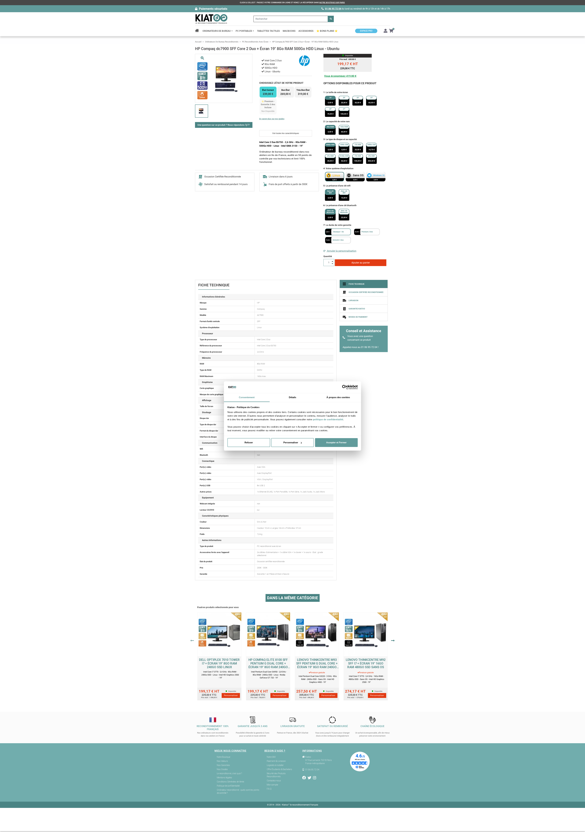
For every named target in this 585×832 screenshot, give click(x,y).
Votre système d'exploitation (339, 168)
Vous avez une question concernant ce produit (360, 338)
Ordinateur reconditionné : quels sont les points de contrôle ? (238, 791)
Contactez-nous (274, 780)
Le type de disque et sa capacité (341, 139)
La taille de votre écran (337, 92)
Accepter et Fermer (336, 442)
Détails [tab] (292, 397)
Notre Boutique (223, 757)
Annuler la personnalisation (341, 250)
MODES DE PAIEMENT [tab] (358, 317)
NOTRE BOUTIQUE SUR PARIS (332, 3)
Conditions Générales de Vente (230, 781)
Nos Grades (222, 769)
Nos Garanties (223, 765)
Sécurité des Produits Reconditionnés (276, 775)
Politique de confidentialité (228, 786)
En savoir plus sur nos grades (271, 119)
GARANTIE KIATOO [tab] (357, 309)
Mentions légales (224, 777)
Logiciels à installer (275, 765)
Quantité (327, 256)
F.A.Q (269, 789)
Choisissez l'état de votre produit (281, 82)
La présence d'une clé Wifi (338, 185)
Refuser (249, 442)
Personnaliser (290, 442)
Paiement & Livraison (276, 761)
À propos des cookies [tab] (338, 397)
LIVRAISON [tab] (353, 300)
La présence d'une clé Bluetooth (341, 205)
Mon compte (272, 784)
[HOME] (198, 31)
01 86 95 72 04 (333, 8)
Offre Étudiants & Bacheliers (279, 769)
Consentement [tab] (247, 397)
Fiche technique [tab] (356, 284)
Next (393, 640)
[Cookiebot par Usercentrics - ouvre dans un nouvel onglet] (344, 387)
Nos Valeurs (222, 761)
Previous (192, 640)
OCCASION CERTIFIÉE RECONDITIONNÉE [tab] (366, 292)
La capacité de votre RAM (338, 121)
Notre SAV (271, 757)
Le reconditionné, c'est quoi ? (229, 773)
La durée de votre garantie (338, 225)
